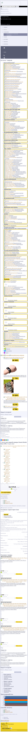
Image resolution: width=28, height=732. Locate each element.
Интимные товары (9, 340)
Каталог (5, 29)
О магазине (6, 32)
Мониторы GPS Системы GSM (12, 109)
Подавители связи (9, 227)
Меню (5, 52)
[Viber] (4, 440)
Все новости (3, 419)
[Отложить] (2, 577)
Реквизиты (9, 35)
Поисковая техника (9, 119)
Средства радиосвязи (10, 255)
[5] (7, 485)
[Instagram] (4, 705)
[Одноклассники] (3, 440)
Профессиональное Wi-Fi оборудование (15, 228)
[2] (3, 485)
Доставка (6, 39)
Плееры (6, 224)
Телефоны (7, 279)
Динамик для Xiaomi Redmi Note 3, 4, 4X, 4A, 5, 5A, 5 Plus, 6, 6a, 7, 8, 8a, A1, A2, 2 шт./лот (13, 561)
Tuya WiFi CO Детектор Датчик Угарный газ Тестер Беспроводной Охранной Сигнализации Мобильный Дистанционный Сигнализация (15, 401)
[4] (5, 485)
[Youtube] (4, 703)
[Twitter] (4, 702)
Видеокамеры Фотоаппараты (12, 143)
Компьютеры (7, 189)
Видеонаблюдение (9, 62)
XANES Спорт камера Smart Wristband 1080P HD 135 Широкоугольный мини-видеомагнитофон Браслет (15, 376)
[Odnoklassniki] (4, 700)
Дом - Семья (7, 148)
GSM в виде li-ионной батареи (10, 407)
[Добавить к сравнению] (2, 575)
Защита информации (10, 179)
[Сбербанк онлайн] (8, 503)
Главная (5, 27)
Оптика (6, 214)
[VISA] (5, 500)
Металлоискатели (9, 198)
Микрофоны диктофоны (11, 207)
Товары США (7, 319)
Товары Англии (8, 295)
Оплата (5, 36)
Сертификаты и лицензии (12, 33)
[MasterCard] (7, 502)
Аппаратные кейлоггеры (11, 140)
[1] (1, 485)
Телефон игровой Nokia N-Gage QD (11, 393)
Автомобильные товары (11, 132)
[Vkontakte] (4, 697)
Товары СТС (7, 313)
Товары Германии (9, 301)
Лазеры (6, 331)
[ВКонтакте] (1, 440)
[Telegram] (8, 440)
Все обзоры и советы (5, 427)
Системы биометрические (11, 250)
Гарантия (6, 41)
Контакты (6, 44)
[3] (4, 485)
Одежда (6, 344)
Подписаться (18, 416)
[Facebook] (4, 698)
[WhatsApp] (6, 440)
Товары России (8, 307)
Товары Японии (8, 325)
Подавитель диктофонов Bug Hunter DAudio (13, 358)
